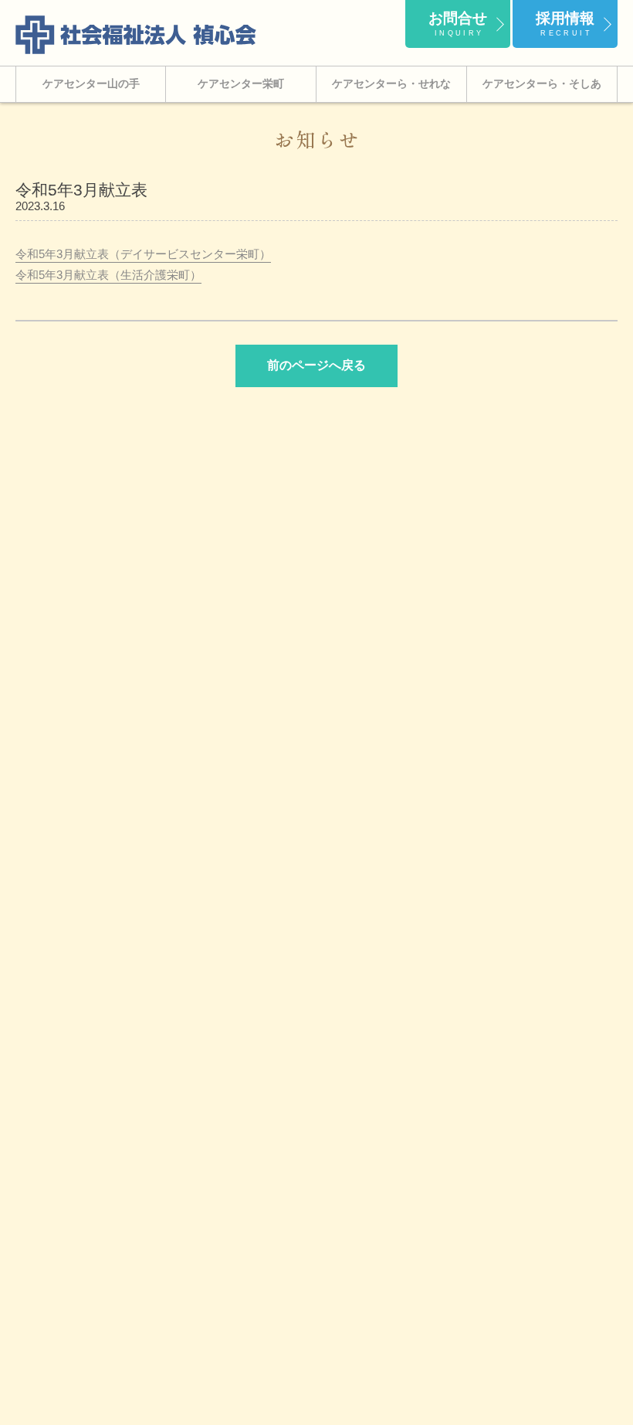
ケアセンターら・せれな (391, 84)
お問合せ (457, 23)
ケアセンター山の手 (91, 84)
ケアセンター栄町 (241, 84)
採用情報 (565, 23)
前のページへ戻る (316, 365)
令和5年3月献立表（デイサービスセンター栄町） (143, 253)
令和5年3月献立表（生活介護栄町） (108, 274)
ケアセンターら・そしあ (541, 84)
